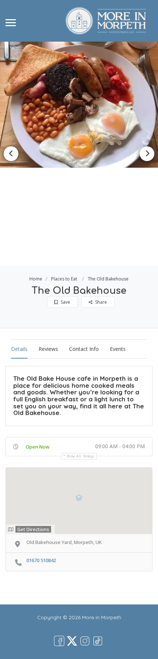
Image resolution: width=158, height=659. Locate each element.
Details (19, 348)
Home (35, 279)
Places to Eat (64, 279)
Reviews (48, 348)
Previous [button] (11, 154)
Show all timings (80, 456)
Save (65, 302)
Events (118, 348)
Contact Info (84, 348)
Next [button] (147, 154)
